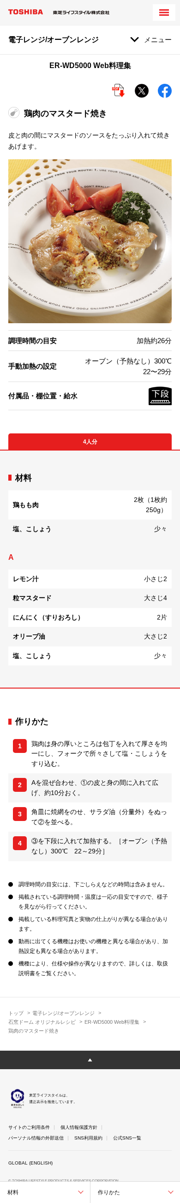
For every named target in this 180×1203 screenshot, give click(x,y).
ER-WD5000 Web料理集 (111, 1022)
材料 (12, 1192)
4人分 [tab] (90, 442)
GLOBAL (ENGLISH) (30, 1162)
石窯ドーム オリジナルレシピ (42, 1022)
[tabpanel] (90, 569)
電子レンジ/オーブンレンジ (63, 1013)
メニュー (158, 40)
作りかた (109, 1192)
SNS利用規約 (88, 1137)
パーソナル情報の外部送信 (36, 1137)
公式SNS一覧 (127, 1137)
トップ (16, 1013)
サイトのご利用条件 (29, 1127)
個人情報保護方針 (78, 1127)
